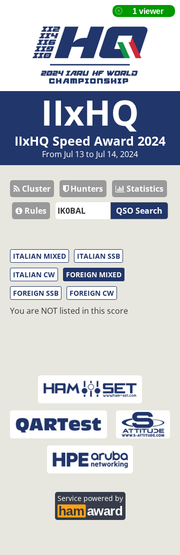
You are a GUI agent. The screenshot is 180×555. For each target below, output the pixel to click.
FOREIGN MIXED (94, 274)
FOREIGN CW (92, 293)
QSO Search (139, 210)
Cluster (35, 188)
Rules (34, 210)
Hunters (85, 188)
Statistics (144, 188)
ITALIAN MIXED (39, 256)
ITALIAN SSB (98, 256)
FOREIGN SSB (35, 293)
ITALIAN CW (34, 274)
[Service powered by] (90, 509)
